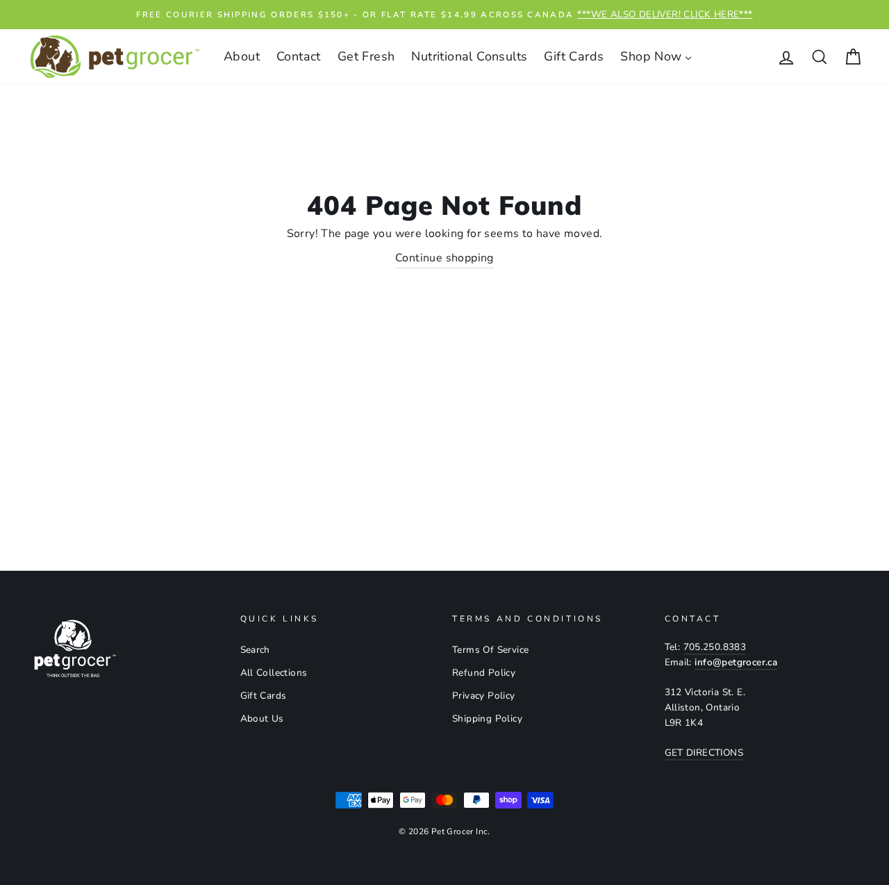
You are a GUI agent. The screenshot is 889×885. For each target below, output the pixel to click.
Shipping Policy (487, 718)
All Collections (274, 672)
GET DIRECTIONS (704, 752)
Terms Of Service (490, 649)
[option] (444, 14)
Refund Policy (483, 672)
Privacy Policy (483, 695)
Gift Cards (263, 695)
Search (255, 649)
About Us (262, 718)
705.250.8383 (715, 646)
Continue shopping (444, 258)
